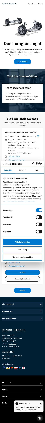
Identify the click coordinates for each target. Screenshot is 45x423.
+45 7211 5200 (14, 156)
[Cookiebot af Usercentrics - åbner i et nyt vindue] (32, 163)
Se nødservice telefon (17, 160)
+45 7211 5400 (14, 262)
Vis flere (22, 290)
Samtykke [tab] (8, 170)
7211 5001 (12, 344)
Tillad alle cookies (22, 242)
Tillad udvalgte (22, 250)
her (4, 201)
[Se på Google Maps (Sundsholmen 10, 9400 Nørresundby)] (38, 136)
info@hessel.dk (14, 347)
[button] (22, 304)
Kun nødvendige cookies (23, 257)
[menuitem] (33, 3)
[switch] (39, 217)
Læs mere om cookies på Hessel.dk (21, 201)
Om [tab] (36, 170)
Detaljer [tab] (22, 170)
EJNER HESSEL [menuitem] (9, 4)
